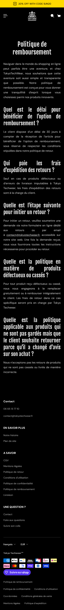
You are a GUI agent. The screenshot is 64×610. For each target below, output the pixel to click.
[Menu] (5, 16)
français (7, 544)
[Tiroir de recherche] (52, 16)
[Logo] (32, 16)
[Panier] (58, 16)
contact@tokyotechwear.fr (23, 235)
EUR (23, 544)
